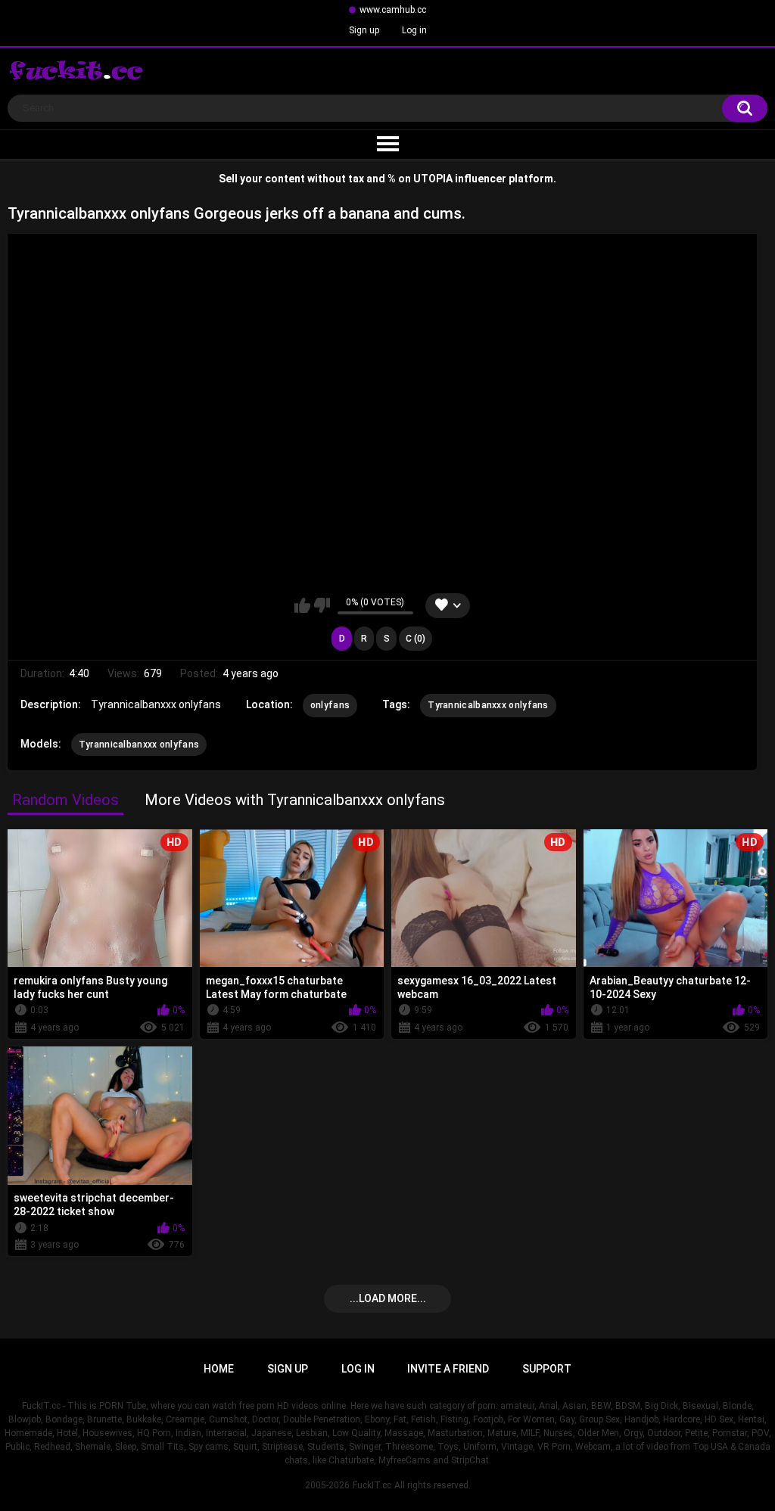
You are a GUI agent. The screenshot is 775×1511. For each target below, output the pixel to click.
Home (219, 1369)
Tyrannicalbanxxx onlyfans (488, 705)
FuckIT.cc (372, 1485)
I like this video (302, 605)
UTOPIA (433, 179)
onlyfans (330, 705)
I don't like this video (322, 605)
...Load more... (388, 1298)
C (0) (415, 638)
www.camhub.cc (392, 10)
